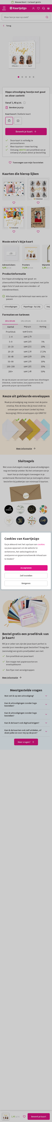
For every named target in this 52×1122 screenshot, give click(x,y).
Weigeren (26, 583)
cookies (41, 544)
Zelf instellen (26, 575)
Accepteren (26, 567)
